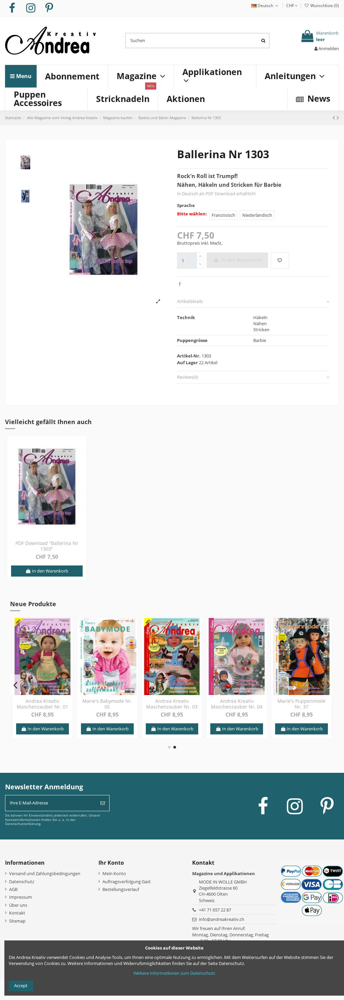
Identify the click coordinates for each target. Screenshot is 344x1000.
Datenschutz (21, 881)
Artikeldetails (190, 301)
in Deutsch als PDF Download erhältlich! (216, 194)
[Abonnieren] (102, 803)
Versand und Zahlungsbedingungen (44, 873)
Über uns (18, 905)
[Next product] (338, 117)
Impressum (20, 897)
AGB (13, 889)
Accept (21, 985)
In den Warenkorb (241, 260)
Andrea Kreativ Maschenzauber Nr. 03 (172, 704)
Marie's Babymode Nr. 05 (107, 704)
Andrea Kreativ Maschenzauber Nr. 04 (236, 704)
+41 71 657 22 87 (215, 910)
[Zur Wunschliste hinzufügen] (280, 260)
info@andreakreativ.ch (221, 919)
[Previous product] (335, 117)
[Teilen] (179, 284)
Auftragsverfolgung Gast (126, 881)
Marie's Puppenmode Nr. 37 (301, 704)
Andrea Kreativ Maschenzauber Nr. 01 (42, 704)
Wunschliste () (324, 5)
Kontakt (17, 913)
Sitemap (17, 921)
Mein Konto (114, 873)
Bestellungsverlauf (120, 889)
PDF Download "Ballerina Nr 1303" (46, 546)
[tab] (253, 302)
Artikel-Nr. (189, 356)
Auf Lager (187, 362)
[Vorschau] (81, 457)
